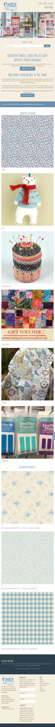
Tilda (31, 25)
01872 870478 (4, 703)
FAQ (41, 687)
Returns (42, 681)
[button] (51, 3)
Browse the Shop (27, 68)
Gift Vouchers (5, 344)
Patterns (4, 403)
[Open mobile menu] (48, 7)
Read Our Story (27, 95)
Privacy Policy (43, 685)
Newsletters (43, 691)
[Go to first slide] (53, 25)
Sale (3, 228)
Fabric (3, 170)
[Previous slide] (1, 25)
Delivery (42, 680)
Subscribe (54, 436)
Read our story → (41, 104)
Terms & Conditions (45, 683)
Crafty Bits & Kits (6, 286)
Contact (42, 689)
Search (47, 46)
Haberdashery (5, 461)
